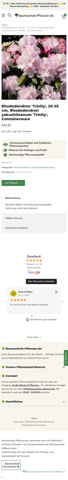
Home (5, 25)
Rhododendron (22, 167)
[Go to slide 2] (34, 315)
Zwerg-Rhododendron (43, 167)
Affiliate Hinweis (13, 218)
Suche (34, 418)
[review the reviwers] (56, 292)
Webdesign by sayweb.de (34, 425)
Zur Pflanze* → (13, 183)
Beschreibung (12, 198)
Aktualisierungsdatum (16, 227)
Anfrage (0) (66, 357)
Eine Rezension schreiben (41, 281)
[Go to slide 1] (31, 315)
